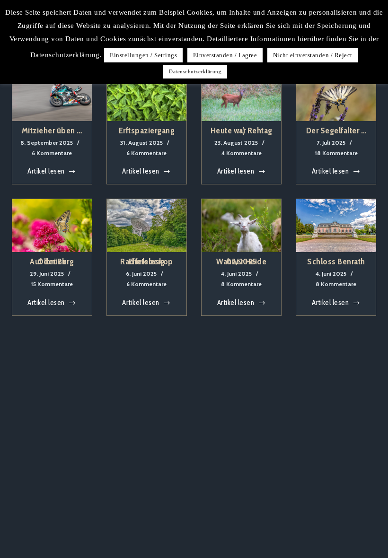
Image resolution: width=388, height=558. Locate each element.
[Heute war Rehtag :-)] (241, 94)
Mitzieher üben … (52, 130)
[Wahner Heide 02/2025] (241, 225)
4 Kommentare (241, 153)
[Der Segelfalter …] (336, 94)
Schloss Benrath (336, 261)
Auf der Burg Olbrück (52, 261)
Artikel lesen (46, 172)
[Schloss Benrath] (336, 225)
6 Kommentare (52, 153)
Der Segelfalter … (336, 130)
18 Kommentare (336, 153)
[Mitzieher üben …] (52, 94)
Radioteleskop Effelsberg (146, 261)
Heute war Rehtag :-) (242, 130)
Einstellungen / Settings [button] (143, 55)
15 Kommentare (52, 284)
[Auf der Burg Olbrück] (52, 225)
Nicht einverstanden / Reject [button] (313, 55)
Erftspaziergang (147, 130)
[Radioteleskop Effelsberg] (146, 225)
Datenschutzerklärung (195, 71)
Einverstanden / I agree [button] (225, 55)
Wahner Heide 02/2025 (241, 261)
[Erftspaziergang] (146, 94)
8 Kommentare (241, 284)
